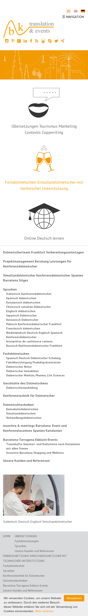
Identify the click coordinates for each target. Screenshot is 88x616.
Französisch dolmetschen (23, 328)
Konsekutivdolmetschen (22, 409)
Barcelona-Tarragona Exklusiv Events (30, 440)
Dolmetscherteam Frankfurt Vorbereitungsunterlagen (43, 252)
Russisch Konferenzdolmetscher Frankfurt (34, 346)
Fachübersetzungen (27, 541)
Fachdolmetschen (16, 353)
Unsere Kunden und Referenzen (26, 460)
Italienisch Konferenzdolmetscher (28, 294)
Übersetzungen (26, 536)
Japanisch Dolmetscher (21, 315)
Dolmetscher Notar (19, 367)
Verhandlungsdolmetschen (23, 418)
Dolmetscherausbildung (22, 388)
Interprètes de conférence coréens (29, 341)
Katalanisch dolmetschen (23, 302)
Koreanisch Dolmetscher (22, 320)
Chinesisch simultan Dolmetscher (28, 307)
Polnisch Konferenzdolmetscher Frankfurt (34, 324)
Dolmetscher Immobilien (22, 371)
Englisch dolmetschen (20, 311)
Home (7, 536)
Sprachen (10, 289)
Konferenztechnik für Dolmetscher (29, 395)
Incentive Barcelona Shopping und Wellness (35, 453)
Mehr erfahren (44, 611)
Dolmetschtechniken (18, 404)
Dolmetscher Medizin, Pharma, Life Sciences (35, 375)
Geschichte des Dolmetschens (25, 383)
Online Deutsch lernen (44, 238)
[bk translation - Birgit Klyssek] (28, 29)
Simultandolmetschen (21, 413)
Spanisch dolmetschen (21, 298)
